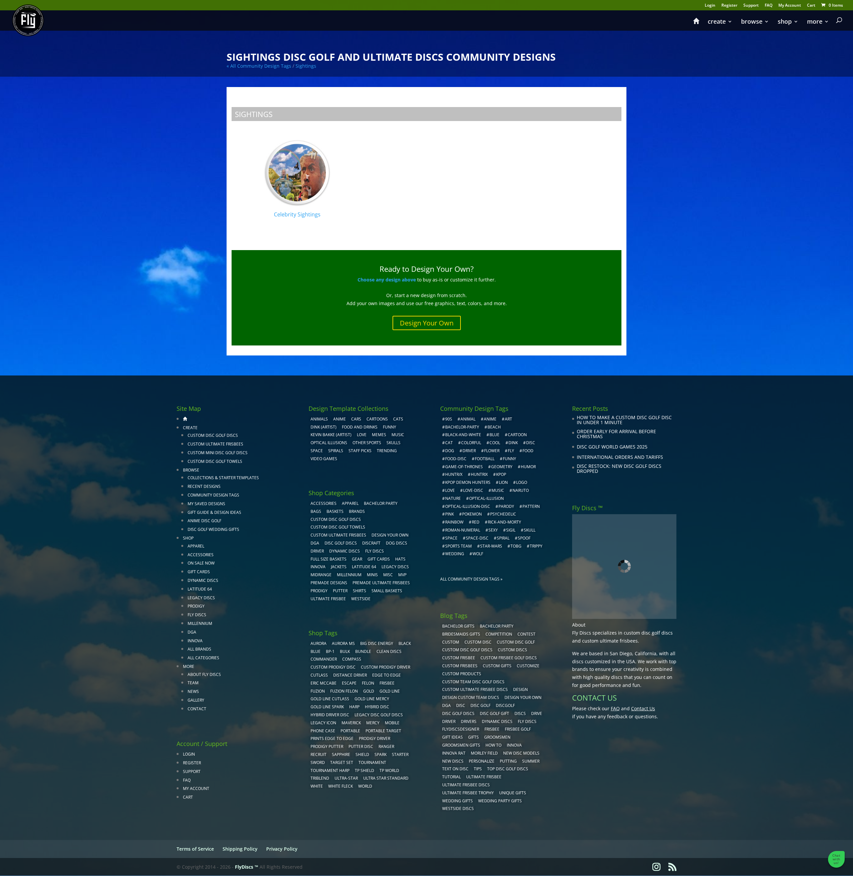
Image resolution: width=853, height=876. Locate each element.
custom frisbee (458, 658)
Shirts (359, 591)
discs (520, 713)
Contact (197, 709)
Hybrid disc (377, 707)
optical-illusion (486, 498)
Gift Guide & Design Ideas (214, 512)
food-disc (455, 459)
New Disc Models (521, 753)
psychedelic (503, 514)
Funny (389, 427)
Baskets (335, 511)
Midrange (321, 575)
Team (193, 683)
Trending (387, 451)
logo (521, 482)
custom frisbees (459, 666)
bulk (345, 651)
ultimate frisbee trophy (468, 793)
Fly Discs (197, 615)
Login (710, 5)
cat (449, 443)
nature (453, 498)
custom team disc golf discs (473, 682)
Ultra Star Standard (386, 778)
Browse (751, 22)
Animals (319, 419)
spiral (503, 538)
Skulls (394, 443)
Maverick (351, 723)
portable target (383, 731)
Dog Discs (396, 543)
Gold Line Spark (327, 707)
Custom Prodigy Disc (333, 667)
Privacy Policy (282, 849)
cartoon (517, 434)
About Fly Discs (204, 674)
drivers (468, 721)
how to (493, 745)
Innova (195, 641)
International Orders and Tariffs (620, 457)
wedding (454, 554)
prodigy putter (327, 746)
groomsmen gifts (461, 745)
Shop (785, 22)
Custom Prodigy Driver (385, 667)
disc (530, 443)
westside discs (458, 808)
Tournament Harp (330, 770)
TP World (389, 770)
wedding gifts (457, 801)
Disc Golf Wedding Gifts (213, 529)
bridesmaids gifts (461, 634)
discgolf (505, 705)
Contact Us (643, 708)
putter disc (361, 746)
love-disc (473, 490)
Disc (460, 705)
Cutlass (319, 675)
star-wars (491, 546)
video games (324, 459)
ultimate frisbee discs (466, 785)
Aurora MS (343, 643)
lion (503, 482)
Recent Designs (204, 486)
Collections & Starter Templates (223, 478)
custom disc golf (516, 642)
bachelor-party (462, 427)
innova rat (453, 753)
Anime (339, 419)
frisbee (387, 683)
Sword (318, 762)
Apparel (196, 546)
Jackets (339, 567)
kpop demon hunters (467, 482)
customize (528, 666)
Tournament (372, 762)
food (527, 451)
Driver (317, 551)
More (814, 22)
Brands (357, 511)
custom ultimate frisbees (610, 641)
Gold (368, 691)
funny (509, 459)
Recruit (319, 754)
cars (356, 419)
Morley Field (484, 753)
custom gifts (497, 666)
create (717, 22)
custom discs (512, 650)
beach (494, 427)
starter (400, 754)
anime (490, 419)
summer (530, 761)
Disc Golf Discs (341, 543)
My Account (789, 5)
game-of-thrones (464, 467)
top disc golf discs (507, 769)
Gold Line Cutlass (330, 699)
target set (341, 762)
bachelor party (496, 626)
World (365, 786)
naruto (520, 490)
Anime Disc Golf (204, 521)
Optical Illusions (329, 443)
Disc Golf (480, 705)
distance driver (350, 675)
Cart (811, 5)
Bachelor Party (381, 503)
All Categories (203, 658)
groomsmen (497, 737)
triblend (320, 778)
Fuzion (318, 691)
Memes (379, 434)
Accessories (201, 555)
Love (362, 434)
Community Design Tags (213, 495)
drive (536, 713)
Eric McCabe (324, 683)
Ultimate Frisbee (328, 599)
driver (469, 451)
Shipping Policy (240, 849)
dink (513, 443)
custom (450, 642)
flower (491, 451)
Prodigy (196, 606)
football (484, 459)
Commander (324, 659)
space (451, 538)
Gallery (196, 700)
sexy (493, 530)
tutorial (451, 777)
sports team (458, 546)
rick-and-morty (504, 522)
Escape (349, 683)
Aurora (319, 643)
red (475, 522)
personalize (481, 761)
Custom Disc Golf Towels (215, 461)
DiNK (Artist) (324, 427)
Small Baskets (387, 591)
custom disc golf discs (648, 633)
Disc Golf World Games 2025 (612, 446)
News (193, 691)
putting (508, 761)
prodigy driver (374, 738)
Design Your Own (426, 322)
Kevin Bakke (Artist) (331, 434)
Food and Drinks (360, 427)
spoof (524, 538)
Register (729, 5)
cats (398, 419)
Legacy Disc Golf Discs (379, 715)
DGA (192, 632)
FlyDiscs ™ (246, 867)
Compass (351, 659)
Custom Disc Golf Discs (213, 435)
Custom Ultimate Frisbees (215, 444)
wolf (477, 554)
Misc (388, 575)
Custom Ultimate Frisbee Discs (475, 689)
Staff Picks (360, 451)
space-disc (477, 538)
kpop (501, 474)
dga (446, 705)
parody (506, 506)
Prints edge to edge (332, 738)
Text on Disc (455, 769)
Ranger (386, 746)
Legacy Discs (201, 598)
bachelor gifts (458, 626)
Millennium (200, 623)
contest (526, 634)
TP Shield (364, 770)
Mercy (373, 723)
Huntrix (479, 474)
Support (751, 5)
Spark (381, 754)
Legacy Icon (323, 723)
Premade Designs (329, 583)
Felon (368, 683)
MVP (402, 575)
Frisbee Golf (518, 729)
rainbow (454, 522)
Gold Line (390, 691)
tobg (515, 546)
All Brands (199, 649)
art (508, 419)
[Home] (696, 24)
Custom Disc (477, 642)
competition (498, 634)
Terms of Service (195, 849)
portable (350, 731)
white (317, 786)
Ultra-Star (346, 778)
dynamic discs (497, 721)
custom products (461, 674)
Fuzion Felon (344, 691)
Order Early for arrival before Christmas (616, 434)
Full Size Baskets (329, 559)
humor (528, 467)
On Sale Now (201, 563)
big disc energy (376, 643)
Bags (316, 511)
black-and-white (463, 434)
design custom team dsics (470, 697)
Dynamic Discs (203, 580)
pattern (531, 506)
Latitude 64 (200, 589)
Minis (372, 575)
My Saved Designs (206, 504)
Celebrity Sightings (297, 214)
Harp (354, 707)
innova (514, 745)
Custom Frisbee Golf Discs (508, 658)
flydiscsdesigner (460, 729)
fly (511, 451)
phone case (323, 731)
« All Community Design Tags (259, 66)
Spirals (335, 451)
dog (449, 451)
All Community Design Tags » (471, 579)
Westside (361, 599)
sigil (510, 530)
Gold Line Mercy (372, 699)
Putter (340, 591)
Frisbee (491, 729)
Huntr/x (453, 474)
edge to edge (386, 675)
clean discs (389, 651)
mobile (392, 723)
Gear (357, 559)
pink (449, 514)
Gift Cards (199, 572)
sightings (306, 66)
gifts (473, 737)
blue (316, 651)
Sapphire (341, 754)
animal (467, 419)
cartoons (377, 419)
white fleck (340, 786)
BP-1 (330, 651)
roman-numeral (462, 530)
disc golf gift (494, 713)
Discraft (371, 543)
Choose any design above (387, 279)
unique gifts (512, 793)
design (520, 689)
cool (494, 443)
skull (529, 530)
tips (478, 769)
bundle (363, 651)
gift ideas (452, 737)
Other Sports (367, 443)
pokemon (472, 514)
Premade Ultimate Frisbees (381, 583)
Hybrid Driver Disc (330, 715)
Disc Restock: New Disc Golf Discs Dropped (619, 469)
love (450, 490)
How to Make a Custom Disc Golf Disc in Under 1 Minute (624, 420)
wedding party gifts (500, 801)
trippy (536, 546)
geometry (501, 467)
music (398, 434)
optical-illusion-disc (467, 506)
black (405, 643)
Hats (400, 559)
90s (448, 419)
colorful (471, 443)
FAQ (768, 5)
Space (317, 451)
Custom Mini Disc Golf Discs (218, 453)
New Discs (452, 761)
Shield (362, 754)
